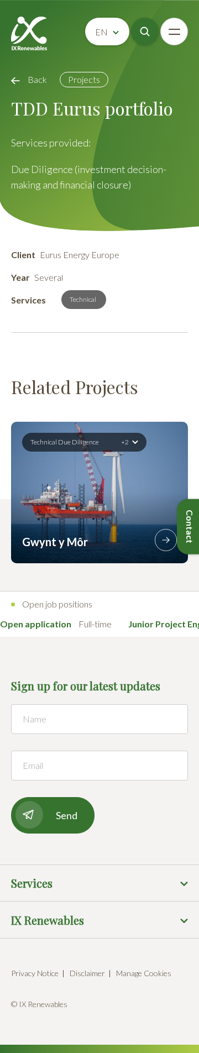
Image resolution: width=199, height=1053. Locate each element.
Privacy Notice (35, 973)
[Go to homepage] (29, 33)
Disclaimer (87, 973)
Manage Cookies (143, 973)
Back (37, 79)
